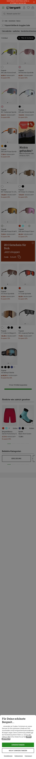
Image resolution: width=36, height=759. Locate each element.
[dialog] (18, 737)
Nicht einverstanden (18, 751)
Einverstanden (18, 745)
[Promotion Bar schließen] (34, 2)
